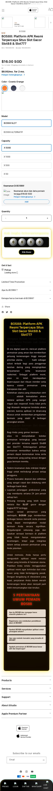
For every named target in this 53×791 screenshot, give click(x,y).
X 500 (6, 165)
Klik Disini (26, 252)
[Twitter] (7, 312)
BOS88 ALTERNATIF (13, 132)
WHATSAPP (36, 786)
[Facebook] (3, 312)
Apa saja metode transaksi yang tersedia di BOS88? (26, 639)
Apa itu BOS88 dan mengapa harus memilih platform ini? (23, 613)
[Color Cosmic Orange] (5, 88)
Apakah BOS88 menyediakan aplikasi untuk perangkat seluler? (26, 630)
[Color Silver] (22, 88)
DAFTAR (25, 786)
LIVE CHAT (45, 786)
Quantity (6, 211)
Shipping (14, 65)
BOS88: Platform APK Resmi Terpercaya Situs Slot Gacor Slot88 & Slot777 (26, 3)
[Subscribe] (43, 760)
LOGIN (15, 786)
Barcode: (18, 48)
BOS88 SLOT (10, 123)
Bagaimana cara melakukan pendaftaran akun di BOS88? (25, 622)
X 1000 (7, 157)
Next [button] (50, 3)
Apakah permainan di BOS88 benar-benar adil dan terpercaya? (25, 648)
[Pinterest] (12, 312)
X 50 (6, 174)
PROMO (5, 786)
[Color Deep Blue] (13, 88)
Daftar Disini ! (36, 4)
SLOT (42, 432)
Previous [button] (2, 3)
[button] (26, 282)
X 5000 (7, 148)
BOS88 (27, 360)
